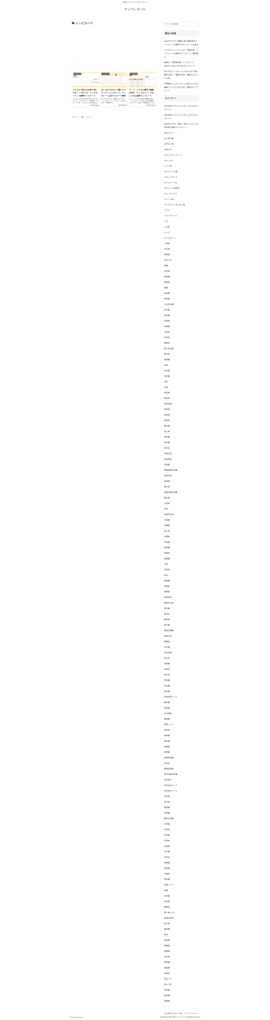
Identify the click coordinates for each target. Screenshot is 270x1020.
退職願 (167, 951)
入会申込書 (169, 304)
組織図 (167, 747)
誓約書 (167, 879)
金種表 (167, 973)
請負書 (167, 901)
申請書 (167, 680)
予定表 (167, 249)
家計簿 (167, 487)
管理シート (169, 724)
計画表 (167, 829)
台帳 (166, 365)
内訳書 (167, 315)
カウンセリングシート (173, 155)
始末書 (167, 442)
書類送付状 (169, 603)
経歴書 (167, 752)
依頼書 (167, 277)
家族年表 (168, 476)
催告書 (167, 299)
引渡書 (167, 520)
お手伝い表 (169, 144)
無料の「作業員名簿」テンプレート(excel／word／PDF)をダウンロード (179, 64)
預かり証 (168, 984)
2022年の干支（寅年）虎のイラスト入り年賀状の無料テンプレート (181, 125)
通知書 (167, 962)
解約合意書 (169, 818)
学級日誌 (168, 453)
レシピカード (170, 238)
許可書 (167, 852)
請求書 (167, 896)
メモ (166, 221)
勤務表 (167, 343)
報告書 (167, 426)
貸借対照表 (169, 918)
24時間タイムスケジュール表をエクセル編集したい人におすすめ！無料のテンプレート (181, 87)
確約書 (167, 702)
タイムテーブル (170, 183)
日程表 (167, 570)
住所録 (167, 271)
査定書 (167, 608)
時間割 (167, 592)
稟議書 (167, 719)
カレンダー (169, 160)
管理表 (167, 730)
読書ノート (169, 885)
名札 (166, 382)
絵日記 (167, 763)
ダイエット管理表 (171, 188)
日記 (166, 575)
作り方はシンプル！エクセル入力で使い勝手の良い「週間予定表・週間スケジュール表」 (181, 74)
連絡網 (167, 968)
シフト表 (168, 166)
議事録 (167, 907)
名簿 (166, 387)
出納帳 (167, 326)
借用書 (167, 293)
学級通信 (168, 459)
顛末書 (167, 995)
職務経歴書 (169, 769)
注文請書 (168, 652)
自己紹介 (168, 780)
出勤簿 (167, 321)
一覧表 (167, 243)
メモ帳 (167, 227)
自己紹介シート (170, 791)
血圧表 (167, 802)
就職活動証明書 (170, 492)
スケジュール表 (170, 171)
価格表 (167, 282)
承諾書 (167, 547)
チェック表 (169, 199)
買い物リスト (170, 912)
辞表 (166, 934)
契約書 (167, 437)
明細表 (167, 586)
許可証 (167, 857)
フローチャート (170, 216)
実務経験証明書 (170, 470)
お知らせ (168, 149)
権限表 (167, 641)
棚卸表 (167, 619)
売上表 (167, 431)
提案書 (167, 559)
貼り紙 (167, 923)
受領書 (167, 360)
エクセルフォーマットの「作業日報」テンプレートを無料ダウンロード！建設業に (181, 53)
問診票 (167, 393)
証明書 (167, 868)
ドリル (167, 210)
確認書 (167, 708)
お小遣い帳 (169, 138)
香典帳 (167, 1001)
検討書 (167, 625)
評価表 (167, 874)
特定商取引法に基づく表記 (173, 1013)
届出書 (167, 498)
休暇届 (167, 254)
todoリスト (168, 133)
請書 (166, 890)
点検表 (167, 669)
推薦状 (167, 553)
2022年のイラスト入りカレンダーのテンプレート (181, 116)
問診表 (167, 398)
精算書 (167, 735)
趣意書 (167, 929)
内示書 (167, 310)
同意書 (167, 376)
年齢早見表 (169, 514)
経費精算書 (169, 758)
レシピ (167, 232)
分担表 (167, 337)
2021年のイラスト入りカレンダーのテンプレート (181, 107)
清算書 (167, 664)
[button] (197, 24)
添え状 (167, 658)
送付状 (167, 957)
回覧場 (167, 409)
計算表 (167, 841)
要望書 (167, 807)
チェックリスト (170, 194)
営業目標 (168, 404)
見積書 (167, 813)
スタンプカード (170, 177)
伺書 (166, 265)
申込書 (167, 686)
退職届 (167, 946)
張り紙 (167, 531)
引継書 (167, 525)
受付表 (167, 354)
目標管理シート (170, 697)
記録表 (167, 846)
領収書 (167, 990)
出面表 (167, 332)
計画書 (167, 824)
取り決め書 (169, 348)
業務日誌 (168, 636)
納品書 (167, 741)
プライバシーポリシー (191, 1013)
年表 (166, 509)
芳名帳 (167, 796)
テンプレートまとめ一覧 (174, 205)
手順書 (167, 542)
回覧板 (167, 415)
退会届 (167, 940)
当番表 (167, 536)
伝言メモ (168, 260)
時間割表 (168, 597)
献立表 (167, 675)
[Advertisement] (114, 48)
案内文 (167, 614)
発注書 (167, 691)
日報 (166, 564)
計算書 (167, 835)
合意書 (167, 370)
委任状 (167, 448)
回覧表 (167, 420)
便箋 (166, 288)
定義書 (167, 465)
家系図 (167, 481)
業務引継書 (169, 630)
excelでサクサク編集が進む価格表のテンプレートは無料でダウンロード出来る (181, 42)
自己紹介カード (170, 785)
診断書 (167, 863)
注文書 (167, 647)
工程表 (167, 503)
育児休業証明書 (170, 774)
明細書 (167, 581)
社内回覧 (168, 713)
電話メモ (168, 979)
